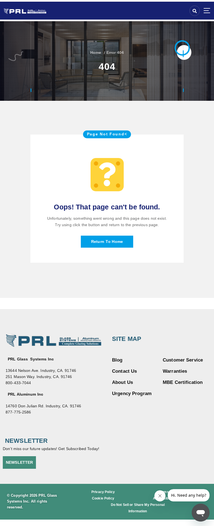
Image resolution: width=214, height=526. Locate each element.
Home (95, 53)
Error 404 (115, 53)
